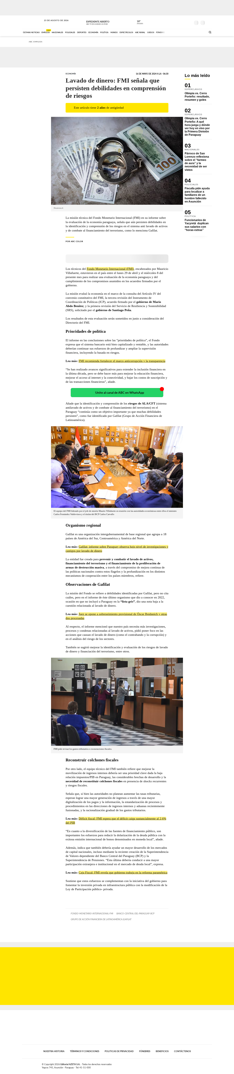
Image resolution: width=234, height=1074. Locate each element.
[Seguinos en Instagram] (189, 22)
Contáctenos (182, 1051)
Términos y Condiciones (84, 1051)
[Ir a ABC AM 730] (186, 32)
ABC (32, 22)
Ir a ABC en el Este (53, 23)
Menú (209, 22)
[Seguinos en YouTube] (184, 22)
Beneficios (162, 1051)
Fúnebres (144, 1051)
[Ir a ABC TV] (176, 32)
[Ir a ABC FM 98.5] (200, 32)
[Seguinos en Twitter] (179, 22)
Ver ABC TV (103, 22)
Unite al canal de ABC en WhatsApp (119, 392)
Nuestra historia (53, 1051)
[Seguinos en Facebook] (174, 22)
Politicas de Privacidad (119, 1051)
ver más (138, 22)
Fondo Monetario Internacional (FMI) (110, 269)
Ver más (198, 93)
